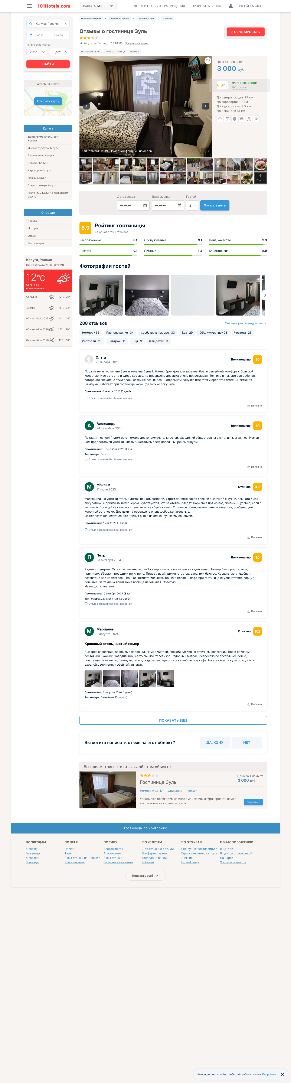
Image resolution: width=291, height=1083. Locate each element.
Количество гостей (38, 44)
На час (69, 849)
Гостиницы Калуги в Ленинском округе (48, 194)
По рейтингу (190, 862)
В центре (226, 849)
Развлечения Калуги (41, 155)
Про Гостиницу (115, 51)
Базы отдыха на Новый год (84, 857)
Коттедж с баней (154, 857)
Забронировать (245, 32)
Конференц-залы (154, 853)
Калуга (32, 220)
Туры (68, 853)
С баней (148, 862)
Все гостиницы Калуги (42, 185)
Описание (175, 790)
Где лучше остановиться (199, 849)
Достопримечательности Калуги (43, 138)
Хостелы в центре (233, 862)
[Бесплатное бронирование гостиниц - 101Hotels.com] (54, 6)
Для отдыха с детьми (158, 849)
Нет (246, 742)
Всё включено (75, 862)
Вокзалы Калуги (38, 162)
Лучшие (187, 857)
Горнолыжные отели (118, 862)
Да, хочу (214, 742)
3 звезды (32, 862)
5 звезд (31, 849)
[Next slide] (265, 295)
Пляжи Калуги (37, 177)
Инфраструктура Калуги (43, 148)
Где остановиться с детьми (201, 853)
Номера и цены (90, 51)
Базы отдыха (113, 857)
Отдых (32, 235)
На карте (226, 857)
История (33, 228)
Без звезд (33, 853)
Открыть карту (48, 101)
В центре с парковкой (236, 853)
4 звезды (32, 857)
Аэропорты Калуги (39, 170)
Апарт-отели (112, 853)
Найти (48, 64)
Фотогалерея (36, 243)
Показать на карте (136, 43)
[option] (145, 106)
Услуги (134, 51)
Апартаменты (113, 849)
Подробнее (253, 802)
